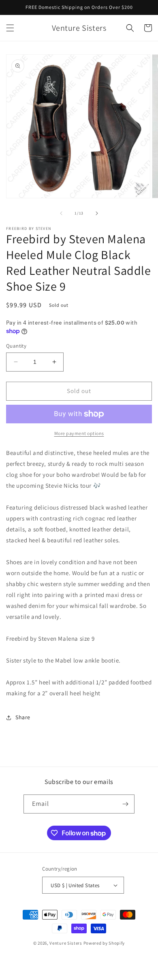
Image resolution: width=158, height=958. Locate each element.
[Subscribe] (125, 804)
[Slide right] (97, 213)
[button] (10, 28)
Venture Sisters (65, 943)
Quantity (16, 345)
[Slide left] (61, 213)
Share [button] (22, 717)
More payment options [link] (79, 433)
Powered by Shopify (104, 943)
